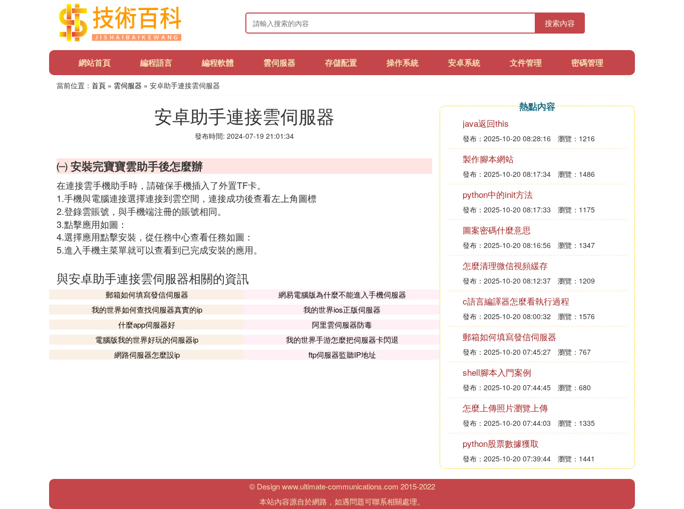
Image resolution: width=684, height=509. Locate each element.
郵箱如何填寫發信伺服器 (147, 294)
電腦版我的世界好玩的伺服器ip (146, 339)
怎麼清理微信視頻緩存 (505, 265)
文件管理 (526, 62)
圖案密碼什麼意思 (497, 229)
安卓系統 (464, 62)
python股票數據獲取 (501, 443)
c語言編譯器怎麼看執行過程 (516, 301)
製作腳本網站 (488, 158)
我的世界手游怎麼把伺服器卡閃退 (342, 339)
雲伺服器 (279, 62)
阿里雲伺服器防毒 (342, 324)
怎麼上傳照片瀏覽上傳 (505, 407)
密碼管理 (587, 62)
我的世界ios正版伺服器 (342, 309)
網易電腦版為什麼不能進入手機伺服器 (342, 294)
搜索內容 (560, 23)
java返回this (486, 123)
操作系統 (403, 62)
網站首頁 (95, 62)
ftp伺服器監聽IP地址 (342, 354)
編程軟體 (218, 62)
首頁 (99, 85)
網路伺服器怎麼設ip (147, 354)
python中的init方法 (498, 194)
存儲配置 (341, 62)
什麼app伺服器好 (146, 324)
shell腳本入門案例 (497, 372)
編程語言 (156, 62)
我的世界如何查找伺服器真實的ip (147, 309)
